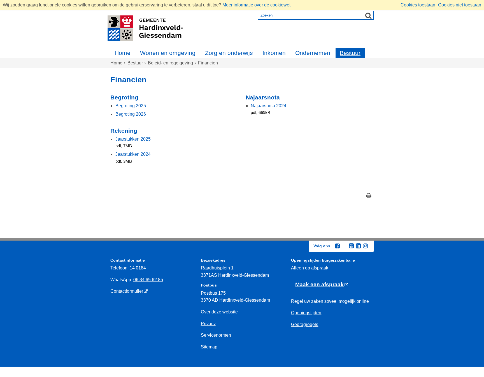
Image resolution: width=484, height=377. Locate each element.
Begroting (124, 97)
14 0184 (138, 268)
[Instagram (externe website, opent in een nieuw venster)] (365, 246)
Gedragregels (304, 324)
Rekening (123, 130)
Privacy (208, 323)
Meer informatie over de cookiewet (256, 5)
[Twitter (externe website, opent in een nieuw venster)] (344, 246)
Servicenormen (216, 335)
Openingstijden (306, 312)
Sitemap (209, 347)
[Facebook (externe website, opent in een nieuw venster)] (337, 246)
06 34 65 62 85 (148, 279)
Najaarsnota (263, 97)
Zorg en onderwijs (229, 53)
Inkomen (274, 53)
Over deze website (219, 311)
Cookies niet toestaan (459, 5)
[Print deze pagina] (368, 196)
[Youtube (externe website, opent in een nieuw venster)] (351, 246)
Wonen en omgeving (168, 53)
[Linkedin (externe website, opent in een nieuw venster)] (358, 246)
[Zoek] (368, 15)
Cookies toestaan (418, 5)
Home (123, 53)
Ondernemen (312, 53)
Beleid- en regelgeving (170, 62)
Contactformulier (126, 291)
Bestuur (350, 53)
